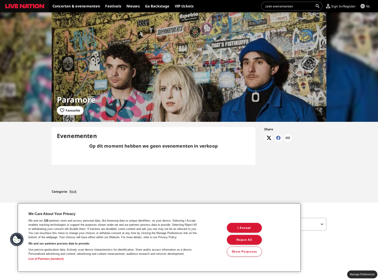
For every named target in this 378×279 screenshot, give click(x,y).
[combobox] (289, 6)
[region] (159, 237)
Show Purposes (244, 251)
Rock (73, 191)
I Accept (244, 227)
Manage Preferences (362, 274)
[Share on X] (269, 140)
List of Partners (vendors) (45, 258)
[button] (24, 6)
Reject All (244, 239)
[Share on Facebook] (278, 140)
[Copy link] (288, 138)
